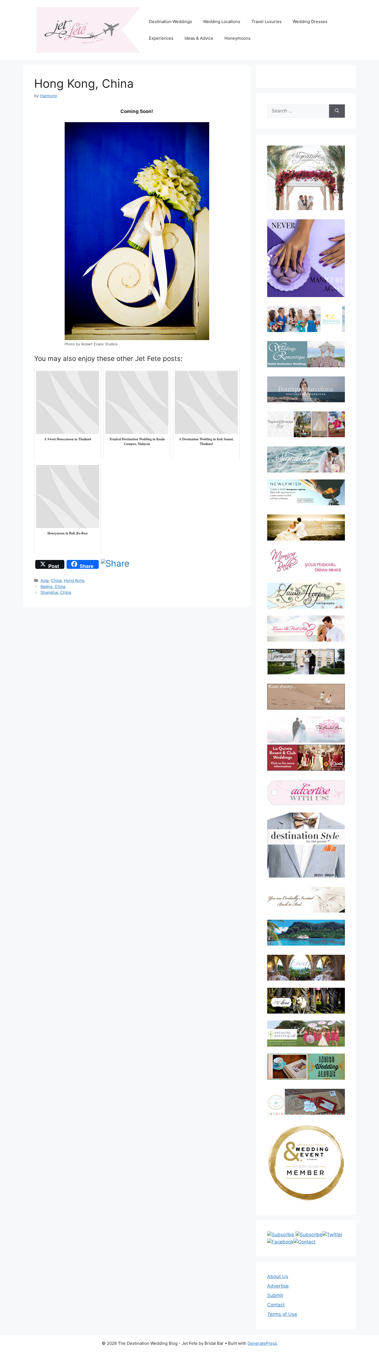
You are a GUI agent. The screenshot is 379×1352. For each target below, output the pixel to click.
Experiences (161, 38)
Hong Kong (74, 580)
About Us (277, 1276)
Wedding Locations (221, 21)
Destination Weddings (170, 21)
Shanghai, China (56, 592)
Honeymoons (237, 38)
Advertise (278, 1286)
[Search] (337, 111)
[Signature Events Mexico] (306, 459)
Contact (276, 1305)
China (56, 580)
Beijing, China (53, 586)
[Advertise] (306, 793)
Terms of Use (282, 1314)
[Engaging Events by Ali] (306, 1033)
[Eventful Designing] (306, 968)
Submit (275, 1295)
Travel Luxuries (266, 21)
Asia (45, 580)
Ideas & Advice (199, 38)
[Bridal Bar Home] (306, 900)
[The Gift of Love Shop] (306, 1001)
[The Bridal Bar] (306, 731)
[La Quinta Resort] (306, 769)
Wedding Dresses (310, 21)
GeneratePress (262, 1343)
